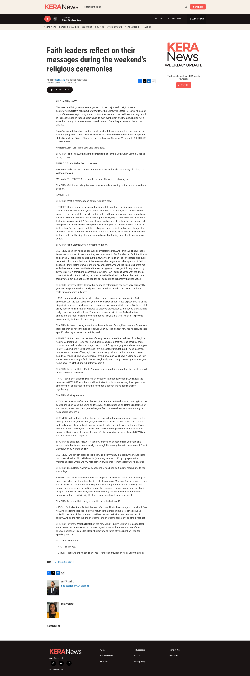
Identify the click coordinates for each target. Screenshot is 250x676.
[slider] (59, 18)
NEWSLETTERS (132, 27)
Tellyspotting (139, 650)
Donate (199, 6)
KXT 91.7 (138, 656)
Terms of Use (174, 650)
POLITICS (99, 27)
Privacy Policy (139, 662)
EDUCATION (87, 27)
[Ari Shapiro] (53, 587)
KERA (102, 650)
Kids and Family (106, 656)
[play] (47, 18)
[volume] (55, 19)
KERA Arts (104, 662)
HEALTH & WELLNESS (69, 27)
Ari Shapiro (60, 80)
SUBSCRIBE (183, 85)
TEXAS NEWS (50, 27)
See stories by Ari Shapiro (75, 585)
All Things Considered (64, 562)
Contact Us (173, 656)
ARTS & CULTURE (114, 27)
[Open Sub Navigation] (141, 27)
